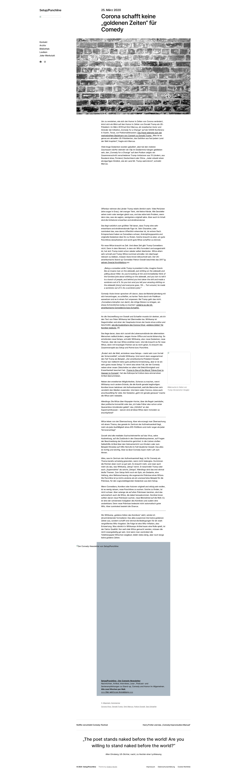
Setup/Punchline (50, 10)
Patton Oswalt (139, 707)
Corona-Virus (106, 707)
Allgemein (106, 703)
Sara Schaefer (151, 707)
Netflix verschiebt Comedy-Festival (92, 725)
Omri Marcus (128, 707)
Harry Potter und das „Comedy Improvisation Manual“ (166, 725)
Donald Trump (117, 707)
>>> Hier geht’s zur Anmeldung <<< (117, 692)
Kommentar (115, 703)
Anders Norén (112, 767)
